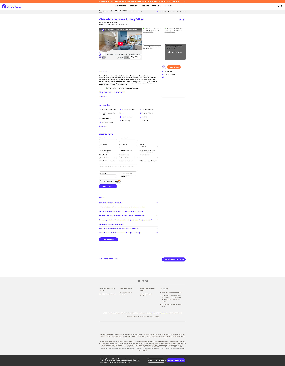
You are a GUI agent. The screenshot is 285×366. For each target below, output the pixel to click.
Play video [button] (135, 57)
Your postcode (123, 144)
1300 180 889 (166, 295)
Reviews (182, 12)
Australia (118, 11)
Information (157, 6)
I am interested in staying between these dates (148, 151)
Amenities (171, 12)
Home (101, 11)
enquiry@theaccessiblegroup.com (172, 292)
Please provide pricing (127, 161)
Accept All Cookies (176, 360)
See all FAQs (108, 239)
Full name (102, 138)
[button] (120, 44)
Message (101, 163)
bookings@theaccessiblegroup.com (153, 348)
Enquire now (173, 67)
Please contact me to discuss (149, 161)
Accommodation (109, 11)
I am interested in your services (127, 151)
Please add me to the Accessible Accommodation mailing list (128, 175)
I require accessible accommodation (105, 151)
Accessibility (134, 6)
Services (145, 6)
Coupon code (102, 173)
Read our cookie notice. (125, 362)
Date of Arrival (103, 154)
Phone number (103, 144)
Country (142, 144)
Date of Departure (124, 154)
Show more (102, 96)
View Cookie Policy (156, 360)
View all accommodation (173, 259)
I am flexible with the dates (107, 161)
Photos (159, 12)
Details (164, 12)
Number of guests (144, 154)
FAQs (177, 12)
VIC (124, 11)
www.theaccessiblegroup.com (159, 313)
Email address (123, 138)
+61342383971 (166, 297)
